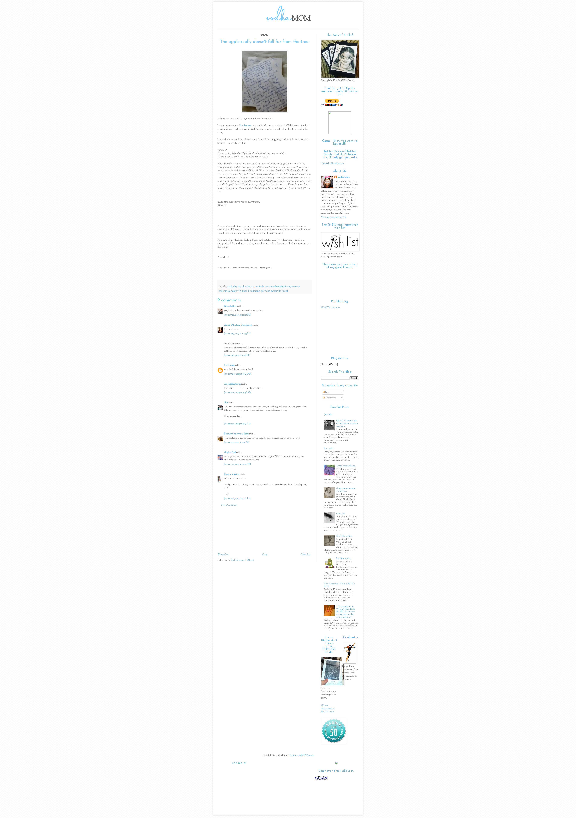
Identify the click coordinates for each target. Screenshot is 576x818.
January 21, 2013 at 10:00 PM (237, 464)
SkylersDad (230, 452)
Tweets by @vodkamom (332, 163)
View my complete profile (333, 217)
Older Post (305, 554)
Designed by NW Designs (301, 755)
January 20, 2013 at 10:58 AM (237, 392)
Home (265, 554)
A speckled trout (232, 384)
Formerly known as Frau (236, 433)
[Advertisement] (264, 530)
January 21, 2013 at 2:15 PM (236, 442)
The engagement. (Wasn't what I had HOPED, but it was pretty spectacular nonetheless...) (345, 612)
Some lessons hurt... (346, 465)
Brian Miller (230, 306)
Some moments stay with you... (346, 490)
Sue (226, 402)
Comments (330, 397)
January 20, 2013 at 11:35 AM (237, 423)
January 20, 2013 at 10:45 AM (237, 374)
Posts (327, 392)
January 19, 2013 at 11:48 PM (237, 355)
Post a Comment (229, 505)
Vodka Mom (344, 177)
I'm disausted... (343, 558)
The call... (329, 448)
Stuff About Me (344, 536)
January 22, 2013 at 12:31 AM (237, 498)
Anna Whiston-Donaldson (238, 325)
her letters (245, 125)
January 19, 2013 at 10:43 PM (237, 333)
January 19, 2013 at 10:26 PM (237, 315)
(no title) (328, 414)
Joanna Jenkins (231, 474)
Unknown (229, 365)
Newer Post (223, 554)
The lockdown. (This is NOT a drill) (339, 585)
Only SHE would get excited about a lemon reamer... (347, 423)
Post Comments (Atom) (242, 560)
